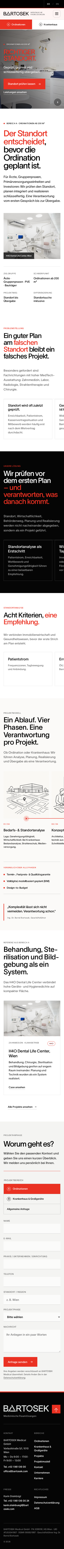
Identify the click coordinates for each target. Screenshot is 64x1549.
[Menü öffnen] (56, 13)
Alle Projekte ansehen (20, 1106)
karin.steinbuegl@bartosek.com (16, 1507)
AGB (36, 1508)
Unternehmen (42, 1472)
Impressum (40, 1497)
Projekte (39, 1456)
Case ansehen (17, 1087)
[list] (32, 811)
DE (48, 4)
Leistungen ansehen (15, 92)
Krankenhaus (48, 24)
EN (57, 4)
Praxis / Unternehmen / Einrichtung (25, 1256)
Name (7, 1221)
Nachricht (10, 1327)
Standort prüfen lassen (21, 83)
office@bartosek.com (16, 1471)
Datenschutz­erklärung (47, 1502)
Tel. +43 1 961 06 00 (15, 1466)
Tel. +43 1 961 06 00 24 (16, 1500)
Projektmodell (42, 1461)
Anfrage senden (17, 1361)
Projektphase (12, 1309)
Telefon (9, 1274)
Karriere (38, 1478)
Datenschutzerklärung (14, 1377)
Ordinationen (16, 24)
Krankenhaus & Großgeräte (42, 1448)
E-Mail (8, 1238)
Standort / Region (15, 1292)
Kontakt (38, 1467)
